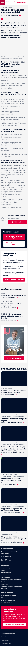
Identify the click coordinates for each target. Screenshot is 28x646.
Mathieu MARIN (11, 297)
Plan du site (3, 637)
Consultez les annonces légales (14, 243)
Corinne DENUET (12, 484)
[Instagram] (6, 560)
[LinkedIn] (2, 560)
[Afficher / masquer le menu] (2, 2)
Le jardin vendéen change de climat (13, 295)
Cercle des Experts (7, 7)
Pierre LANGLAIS (20, 452)
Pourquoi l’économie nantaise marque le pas (11, 305)
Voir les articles (18, 222)
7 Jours (3, 598)
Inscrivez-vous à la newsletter (14, 279)
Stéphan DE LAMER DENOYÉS (15, 422)
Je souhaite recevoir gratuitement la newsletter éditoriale (13, 274)
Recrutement (4, 584)
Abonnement (4, 575)
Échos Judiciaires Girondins (8, 595)
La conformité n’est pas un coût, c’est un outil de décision (13, 391)
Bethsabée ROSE (12, 452)
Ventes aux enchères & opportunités (11, 579)
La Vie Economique (6, 602)
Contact (3, 570)
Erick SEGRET (11, 512)
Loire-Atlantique (6, 301)
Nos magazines (5, 577)
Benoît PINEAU (18, 512)
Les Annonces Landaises (8, 600)
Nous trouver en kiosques (8, 582)
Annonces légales (6, 572)
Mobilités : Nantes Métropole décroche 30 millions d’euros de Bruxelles (12, 316)
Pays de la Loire (6, 416)
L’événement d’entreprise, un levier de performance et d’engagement (12, 480)
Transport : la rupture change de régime (14, 420)
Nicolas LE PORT (12, 307)
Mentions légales (5, 640)
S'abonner (22, 2)
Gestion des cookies (6, 643)
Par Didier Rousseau (13, 15)
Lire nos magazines (15, 358)
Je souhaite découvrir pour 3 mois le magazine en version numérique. (13, 268)
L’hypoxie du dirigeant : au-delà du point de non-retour (13, 510)
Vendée (3, 293)
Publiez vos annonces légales (15, 237)
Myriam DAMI (11, 394)
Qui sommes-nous (6, 568)
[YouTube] (9, 560)
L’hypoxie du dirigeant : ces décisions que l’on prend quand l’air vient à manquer (13, 539)
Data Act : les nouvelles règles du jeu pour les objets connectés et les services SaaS (14, 449)
